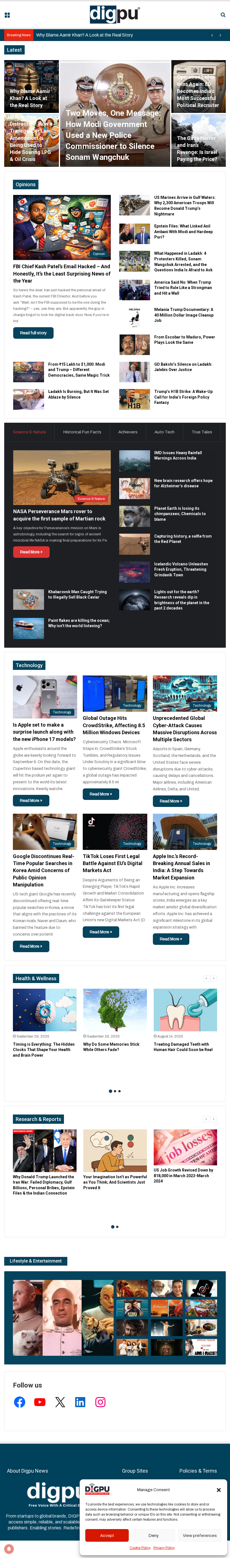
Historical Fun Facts (82, 432)
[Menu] (7, 16)
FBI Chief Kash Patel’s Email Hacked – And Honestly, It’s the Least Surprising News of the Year (62, 273)
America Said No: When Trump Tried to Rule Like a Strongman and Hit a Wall (183, 287)
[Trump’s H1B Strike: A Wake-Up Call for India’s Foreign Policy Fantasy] (134, 399)
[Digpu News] (115, 14)
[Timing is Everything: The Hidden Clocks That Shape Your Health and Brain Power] (45, 1010)
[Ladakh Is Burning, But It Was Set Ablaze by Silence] (28, 399)
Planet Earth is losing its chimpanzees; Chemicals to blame (180, 514)
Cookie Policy (140, 1548)
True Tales (202, 432)
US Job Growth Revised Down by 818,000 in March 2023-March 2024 (183, 1175)
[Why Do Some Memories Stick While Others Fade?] (115, 1010)
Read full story (33, 333)
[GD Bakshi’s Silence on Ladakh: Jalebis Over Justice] (134, 372)
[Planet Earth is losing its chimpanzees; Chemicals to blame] (134, 516)
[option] (115, 113)
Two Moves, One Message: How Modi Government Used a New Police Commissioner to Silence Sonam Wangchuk (113, 135)
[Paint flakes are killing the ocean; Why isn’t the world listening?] (28, 628)
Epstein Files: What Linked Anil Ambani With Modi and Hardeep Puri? (183, 231)
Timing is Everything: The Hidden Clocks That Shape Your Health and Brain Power (44, 1049)
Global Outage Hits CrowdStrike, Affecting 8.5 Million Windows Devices (114, 725)
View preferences (200, 1535)
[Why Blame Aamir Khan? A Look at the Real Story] (31, 86)
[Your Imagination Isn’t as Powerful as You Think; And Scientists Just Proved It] (115, 1150)
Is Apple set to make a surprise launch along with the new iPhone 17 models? (44, 732)
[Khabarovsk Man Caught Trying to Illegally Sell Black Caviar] (28, 599)
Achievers (127, 432)
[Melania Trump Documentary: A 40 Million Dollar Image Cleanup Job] (134, 317)
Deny (153, 1535)
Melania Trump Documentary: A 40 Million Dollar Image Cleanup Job (183, 315)
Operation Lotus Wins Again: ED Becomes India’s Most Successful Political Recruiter (198, 91)
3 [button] (119, 1091)
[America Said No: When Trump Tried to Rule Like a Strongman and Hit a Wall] (134, 290)
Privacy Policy (164, 1548)
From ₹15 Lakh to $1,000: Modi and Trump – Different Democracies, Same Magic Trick (79, 369)
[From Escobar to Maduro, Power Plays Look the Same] (134, 345)
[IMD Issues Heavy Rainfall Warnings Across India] (134, 460)
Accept (107, 1535)
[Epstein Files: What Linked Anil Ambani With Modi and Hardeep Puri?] (134, 234)
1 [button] (110, 1091)
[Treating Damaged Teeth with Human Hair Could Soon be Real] (185, 1010)
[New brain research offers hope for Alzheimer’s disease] (134, 488)
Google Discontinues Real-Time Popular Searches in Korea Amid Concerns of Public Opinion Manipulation (43, 870)
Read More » (31, 552)
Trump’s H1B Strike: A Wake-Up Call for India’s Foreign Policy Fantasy (183, 397)
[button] (219, 1490)
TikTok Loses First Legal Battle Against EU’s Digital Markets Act (112, 863)
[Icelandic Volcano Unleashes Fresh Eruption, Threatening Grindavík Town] (134, 572)
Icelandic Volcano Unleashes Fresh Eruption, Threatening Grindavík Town (181, 569)
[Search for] (223, 16)
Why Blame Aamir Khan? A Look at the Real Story (30, 98)
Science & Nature (29, 432)
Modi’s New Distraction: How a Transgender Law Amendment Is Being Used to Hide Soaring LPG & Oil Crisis (31, 138)
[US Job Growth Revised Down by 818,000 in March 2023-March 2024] (185, 1147)
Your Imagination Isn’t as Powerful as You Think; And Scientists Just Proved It (115, 1182)
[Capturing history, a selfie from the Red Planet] (134, 544)
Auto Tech (164, 432)
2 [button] (115, 1091)
